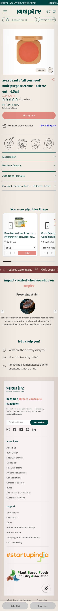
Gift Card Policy (14, 542)
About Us (11, 447)
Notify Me (29, 115)
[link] (20, 222)
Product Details (11, 165)
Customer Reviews (15, 497)
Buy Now (42, 606)
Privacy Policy (42, 600)
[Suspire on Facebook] (14, 429)
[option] (27, 311)
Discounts (11, 462)
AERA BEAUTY (8, 96)
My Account (12, 512)
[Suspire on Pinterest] (27, 429)
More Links (12, 441)
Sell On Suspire (14, 467)
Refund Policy (13, 532)
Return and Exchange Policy (20, 527)
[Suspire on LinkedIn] (34, 429)
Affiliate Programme (16, 472)
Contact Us (11, 517)
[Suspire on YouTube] (21, 429)
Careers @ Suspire (15, 482)
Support (10, 506)
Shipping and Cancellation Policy (23, 537)
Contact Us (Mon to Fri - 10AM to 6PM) (26, 186)
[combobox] (23, 19)
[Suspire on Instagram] (8, 429)
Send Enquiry (48, 125)
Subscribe (39, 422)
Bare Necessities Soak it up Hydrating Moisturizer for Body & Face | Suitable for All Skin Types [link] (19, 235)
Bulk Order (12, 452)
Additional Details (13, 175)
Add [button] (27, 252)
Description (9, 156)
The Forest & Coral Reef (18, 492)
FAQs (9, 522)
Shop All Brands (14, 457)
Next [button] (55, 311)
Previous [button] (2, 311)
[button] (10, 99)
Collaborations (13, 477)
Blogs (9, 487)
